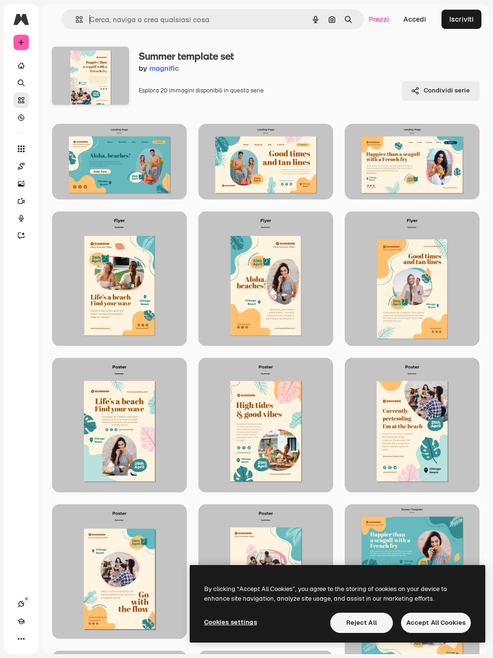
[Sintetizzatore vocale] (21, 218)
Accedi (414, 19)
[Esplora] (21, 117)
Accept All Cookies (436, 623)
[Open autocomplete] (75, 19)
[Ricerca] (21, 83)
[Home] (21, 65)
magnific (164, 68)
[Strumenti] (21, 149)
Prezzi (379, 19)
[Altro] (21, 638)
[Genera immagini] (21, 183)
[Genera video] (21, 201)
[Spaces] (21, 166)
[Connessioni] (21, 604)
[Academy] (21, 621)
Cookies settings (230, 622)
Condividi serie (447, 90)
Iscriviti (461, 19)
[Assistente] (21, 235)
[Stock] (21, 100)
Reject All (361, 623)
